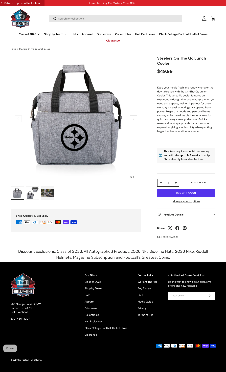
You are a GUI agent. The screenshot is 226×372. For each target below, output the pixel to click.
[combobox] (115, 18)
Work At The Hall (148, 282)
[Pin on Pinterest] (184, 228)
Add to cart (198, 182)
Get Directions (19, 312)
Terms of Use (145, 315)
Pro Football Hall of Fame (29, 360)
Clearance (113, 40)
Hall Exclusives (145, 34)
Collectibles (123, 34)
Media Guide (145, 301)
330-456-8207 (20, 318)
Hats (74, 34)
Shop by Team (53, 34)
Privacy (142, 308)
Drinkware (104, 34)
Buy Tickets (145, 288)
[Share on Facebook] (177, 228)
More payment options (186, 201)
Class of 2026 (27, 34)
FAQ (140, 295)
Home (13, 49)
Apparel (87, 34)
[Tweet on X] (170, 228)
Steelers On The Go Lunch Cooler (34, 49)
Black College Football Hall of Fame (183, 34)
